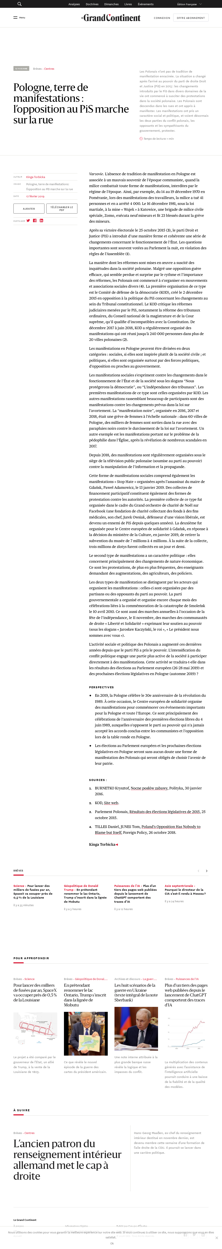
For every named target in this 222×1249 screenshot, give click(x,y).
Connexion (162, 17)
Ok (112, 1243)
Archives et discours (127, 978)
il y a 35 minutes (23, 904)
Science (29, 978)
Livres (128, 4)
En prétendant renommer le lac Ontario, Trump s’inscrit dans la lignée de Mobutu (85, 995)
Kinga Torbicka (35, 176)
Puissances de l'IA (187, 978)
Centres (49, 68)
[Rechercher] (33, 4)
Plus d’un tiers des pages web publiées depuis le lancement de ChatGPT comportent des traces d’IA (186, 995)
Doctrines (92, 4)
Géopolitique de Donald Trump (95, 978)
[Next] (207, 871)
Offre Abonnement (191, 17)
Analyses (74, 4)
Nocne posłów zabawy (149, 788)
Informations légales (76, 1225)
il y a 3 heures (72, 908)
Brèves (37, 68)
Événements (145, 4)
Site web (111, 803)
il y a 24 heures (174, 901)
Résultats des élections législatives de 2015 (164, 812)
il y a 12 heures (123, 908)
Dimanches (111, 4)
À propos (18, 1225)
